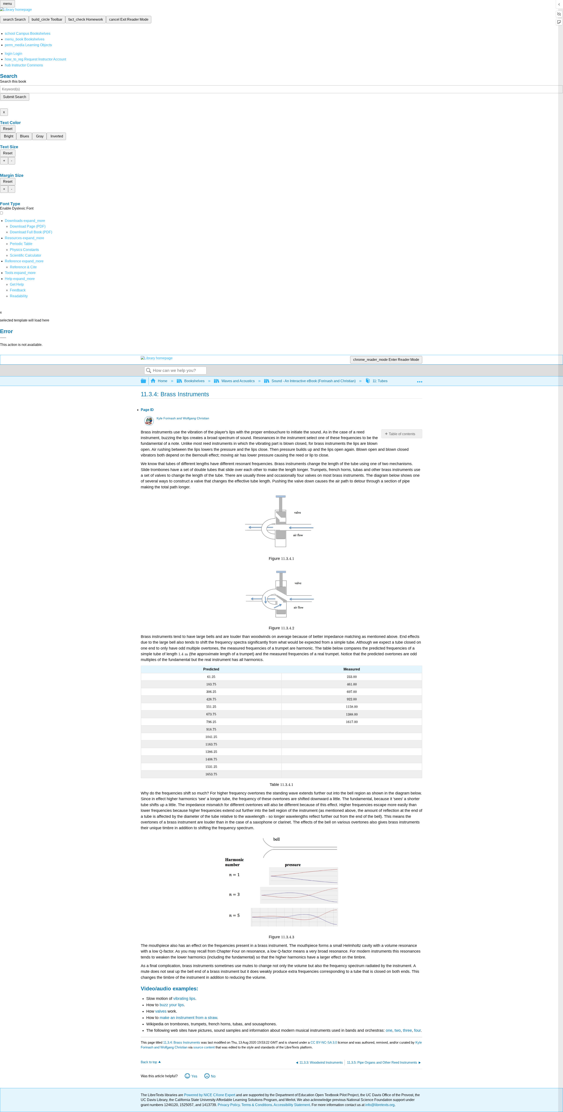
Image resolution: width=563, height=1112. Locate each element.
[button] (18, 290)
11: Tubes (380, 381)
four (417, 1030)
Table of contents (402, 434)
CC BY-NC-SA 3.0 (324, 1042)
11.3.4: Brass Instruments (181, 1042)
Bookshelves (194, 381)
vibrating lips (184, 998)
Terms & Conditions (256, 1105)
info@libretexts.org (379, 1105)
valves (160, 1011)
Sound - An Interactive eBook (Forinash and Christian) (313, 381)
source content (204, 1047)
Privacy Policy (229, 1105)
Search (148, 370)
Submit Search (14, 97)
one (389, 1030)
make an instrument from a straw (188, 1017)
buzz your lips (172, 1005)
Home (162, 381)
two (398, 1030)
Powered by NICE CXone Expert (210, 1095)
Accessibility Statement (292, 1105)
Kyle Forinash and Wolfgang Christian (183, 418)
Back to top (149, 1062)
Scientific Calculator (25, 255)
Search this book (13, 81)
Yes (194, 1076)
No (213, 1076)
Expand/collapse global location (419, 379)
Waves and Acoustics (238, 381)
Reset (7, 129)
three (407, 1030)
